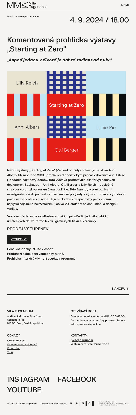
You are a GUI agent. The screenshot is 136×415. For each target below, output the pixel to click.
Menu (125, 5)
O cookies (13, 348)
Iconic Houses (16, 340)
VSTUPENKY (19, 239)
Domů (10, 16)
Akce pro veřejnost (28, 16)
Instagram (28, 379)
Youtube (24, 390)
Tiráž (10, 352)
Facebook (77, 379)
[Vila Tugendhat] (27, 5)
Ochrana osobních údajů (22, 344)
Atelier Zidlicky (59, 403)
